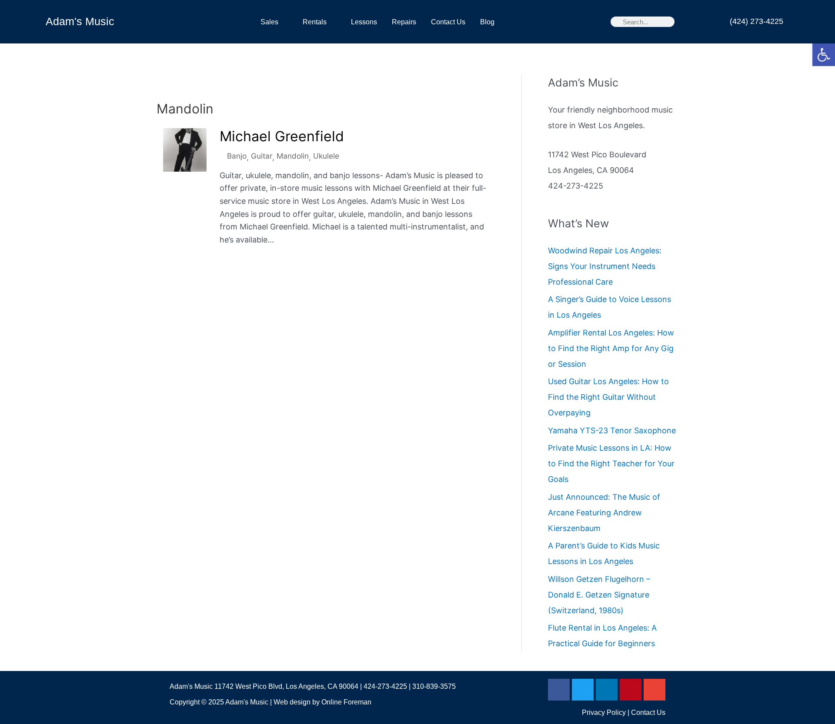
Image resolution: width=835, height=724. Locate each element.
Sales (269, 22)
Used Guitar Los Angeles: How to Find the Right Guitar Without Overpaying (608, 397)
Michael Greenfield (282, 136)
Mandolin (293, 155)
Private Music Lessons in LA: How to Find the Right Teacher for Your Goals (611, 463)
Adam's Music (80, 21)
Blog (487, 22)
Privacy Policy (604, 712)
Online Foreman (346, 702)
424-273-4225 (385, 686)
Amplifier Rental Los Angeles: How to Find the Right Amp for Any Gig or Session (611, 348)
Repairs (404, 22)
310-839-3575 (434, 686)
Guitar (261, 155)
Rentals (315, 22)
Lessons (364, 22)
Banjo (237, 155)
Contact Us (448, 22)
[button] (823, 54)
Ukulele (326, 155)
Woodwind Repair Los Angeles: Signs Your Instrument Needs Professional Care (604, 266)
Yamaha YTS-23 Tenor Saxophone (612, 430)
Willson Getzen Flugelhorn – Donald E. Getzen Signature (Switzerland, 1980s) (599, 595)
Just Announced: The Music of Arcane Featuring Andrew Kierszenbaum (604, 512)
